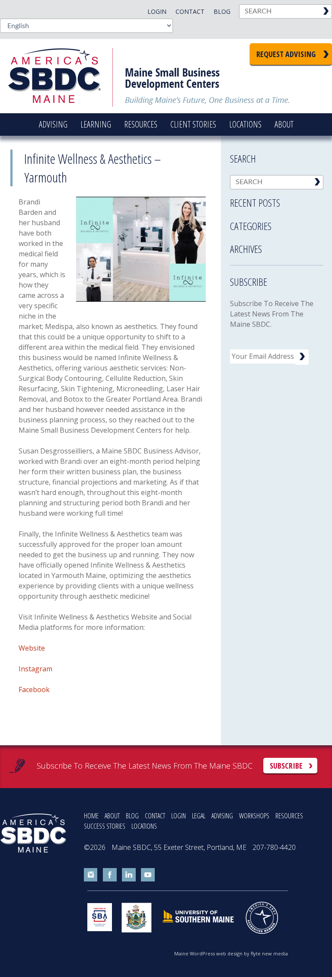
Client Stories (193, 124)
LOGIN (178, 816)
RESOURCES (289, 816)
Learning (95, 124)
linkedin (129, 875)
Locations (245, 124)
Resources (140, 124)
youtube (148, 875)
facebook (110, 875)
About (284, 124)
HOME (91, 816)
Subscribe (286, 765)
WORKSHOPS (254, 816)
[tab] (276, 200)
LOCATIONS (144, 826)
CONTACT (155, 816)
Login (156, 11)
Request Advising (286, 54)
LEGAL (198, 816)
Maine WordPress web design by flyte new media (231, 953)
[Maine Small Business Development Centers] (60, 76)
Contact (190, 11)
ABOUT (112, 816)
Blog (222, 11)
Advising (53, 124)
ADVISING (222, 816)
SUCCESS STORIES (104, 826)
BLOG (132, 816)
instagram (91, 875)
